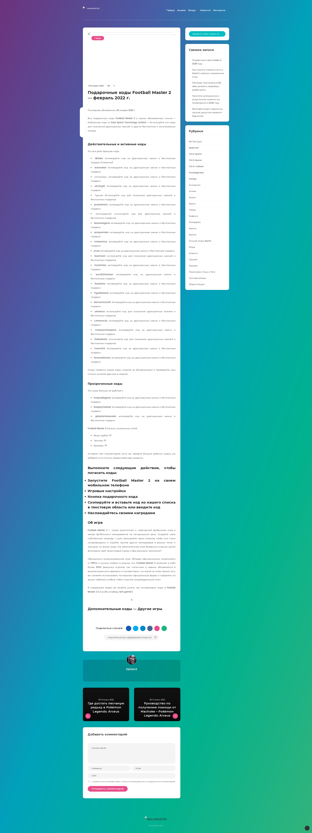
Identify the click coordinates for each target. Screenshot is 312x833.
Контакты (219, 10)
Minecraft (194, 147)
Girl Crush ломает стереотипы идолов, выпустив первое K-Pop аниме (207, 112)
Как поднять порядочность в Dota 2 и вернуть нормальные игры (208, 73)
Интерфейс (195, 222)
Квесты (192, 228)
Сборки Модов (197, 284)
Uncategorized (196, 172)
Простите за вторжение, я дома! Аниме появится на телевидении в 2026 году (206, 99)
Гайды (170, 10)
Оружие (193, 259)
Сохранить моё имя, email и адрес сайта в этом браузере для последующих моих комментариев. (134, 781)
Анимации (194, 185)
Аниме (181, 10)
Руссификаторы (197, 278)
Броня (192, 203)
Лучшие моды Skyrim (200, 241)
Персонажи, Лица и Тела (202, 272)
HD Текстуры (195, 141)
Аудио (192, 197)
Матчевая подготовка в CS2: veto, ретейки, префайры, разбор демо (206, 86)
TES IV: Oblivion (196, 166)
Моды (192, 10)
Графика (193, 216)
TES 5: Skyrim (195, 154)
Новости (205, 10)
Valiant (131, 669)
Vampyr (193, 178)
